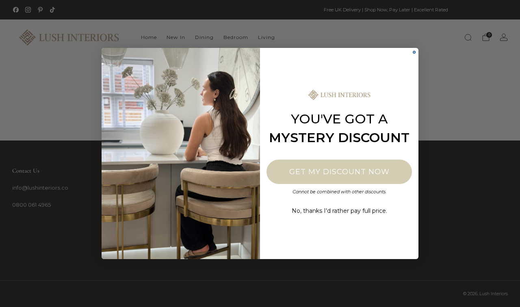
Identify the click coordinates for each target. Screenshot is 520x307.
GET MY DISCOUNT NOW (339, 171)
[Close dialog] (414, 52)
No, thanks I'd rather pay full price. (339, 210)
